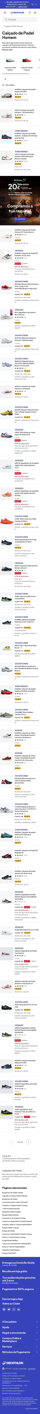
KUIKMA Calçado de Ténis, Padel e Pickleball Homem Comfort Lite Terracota (25, 758)
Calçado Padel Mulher (10, 69)
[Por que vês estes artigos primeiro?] (3, 85)
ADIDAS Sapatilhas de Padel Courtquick (26, 952)
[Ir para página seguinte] (28, 1142)
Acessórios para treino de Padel (15, 1202)
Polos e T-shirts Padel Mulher (13, 1247)
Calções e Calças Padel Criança (15, 1205)
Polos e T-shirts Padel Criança (14, 1237)
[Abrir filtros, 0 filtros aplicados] (5, 79)
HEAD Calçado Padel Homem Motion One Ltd (26, 567)
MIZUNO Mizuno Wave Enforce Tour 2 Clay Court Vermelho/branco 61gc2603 (27, 286)
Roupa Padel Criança (10, 1228)
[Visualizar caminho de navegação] (3, 26)
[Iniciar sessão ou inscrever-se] (29, 12)
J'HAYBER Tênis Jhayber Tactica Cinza (24, 713)
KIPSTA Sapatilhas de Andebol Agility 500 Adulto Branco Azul (27, 465)
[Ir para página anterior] (11, 1142)
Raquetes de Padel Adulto (12, 1193)
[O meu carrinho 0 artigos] (35, 12)
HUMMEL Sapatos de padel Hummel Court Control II (25, 621)
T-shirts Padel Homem (11, 1209)
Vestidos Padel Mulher (11, 1250)
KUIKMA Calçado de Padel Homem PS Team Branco (25, 231)
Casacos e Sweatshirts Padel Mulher (16, 1244)
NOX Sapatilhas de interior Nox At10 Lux (25, 313)
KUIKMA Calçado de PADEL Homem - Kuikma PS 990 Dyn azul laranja (26, 136)
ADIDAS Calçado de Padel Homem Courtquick (25, 387)
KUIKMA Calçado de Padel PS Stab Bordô (26, 852)
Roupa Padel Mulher (10, 1240)
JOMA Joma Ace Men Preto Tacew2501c (25, 597)
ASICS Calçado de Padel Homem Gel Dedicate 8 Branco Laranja (24, 156)
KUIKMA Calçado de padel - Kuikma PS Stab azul (26, 833)
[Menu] (5, 12)
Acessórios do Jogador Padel (13, 1218)
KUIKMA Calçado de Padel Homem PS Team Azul (25, 872)
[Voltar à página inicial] (17, 13)
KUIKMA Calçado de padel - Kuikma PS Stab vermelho (26, 690)
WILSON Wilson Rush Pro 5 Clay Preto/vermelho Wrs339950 (25, 781)
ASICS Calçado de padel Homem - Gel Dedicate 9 (24, 111)
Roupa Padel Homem (10, 1215)
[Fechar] (36, 4)
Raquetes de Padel (9, 1199)
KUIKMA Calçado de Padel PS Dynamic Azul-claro (26, 254)
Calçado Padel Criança (27, 69)
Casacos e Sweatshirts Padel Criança (17, 1234)
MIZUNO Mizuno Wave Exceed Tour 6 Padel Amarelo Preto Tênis (27, 412)
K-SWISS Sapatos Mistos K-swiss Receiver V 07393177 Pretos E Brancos (25, 809)
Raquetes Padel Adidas (11, 1212)
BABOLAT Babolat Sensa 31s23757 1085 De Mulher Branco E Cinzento (25, 363)
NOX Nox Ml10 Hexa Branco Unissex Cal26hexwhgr (25, 339)
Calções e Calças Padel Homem (14, 1196)
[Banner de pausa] (32, 4)
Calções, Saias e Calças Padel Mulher (17, 1224)
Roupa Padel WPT (9, 1253)
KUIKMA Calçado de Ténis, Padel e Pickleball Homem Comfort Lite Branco (25, 735)
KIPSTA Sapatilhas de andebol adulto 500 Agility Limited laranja (27, 493)
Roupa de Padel (8, 1231)
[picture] (6, 95)
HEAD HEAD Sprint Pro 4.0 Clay (27, 930)
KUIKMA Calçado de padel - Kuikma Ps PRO (26, 90)
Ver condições (20, 219)
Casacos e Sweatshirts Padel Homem (17, 1221)
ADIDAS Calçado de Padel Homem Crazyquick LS (25, 982)
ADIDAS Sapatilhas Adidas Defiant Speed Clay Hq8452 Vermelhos (26, 897)
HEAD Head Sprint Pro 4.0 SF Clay (26, 1006)
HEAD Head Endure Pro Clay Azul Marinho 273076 (26, 541)
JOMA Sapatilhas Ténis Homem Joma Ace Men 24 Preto (25, 1112)
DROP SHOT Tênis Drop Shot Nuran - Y (26, 647)
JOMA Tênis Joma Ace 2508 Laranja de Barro (26, 520)
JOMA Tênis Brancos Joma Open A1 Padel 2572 (25, 433)
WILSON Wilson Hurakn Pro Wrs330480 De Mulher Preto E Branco (27, 668)
